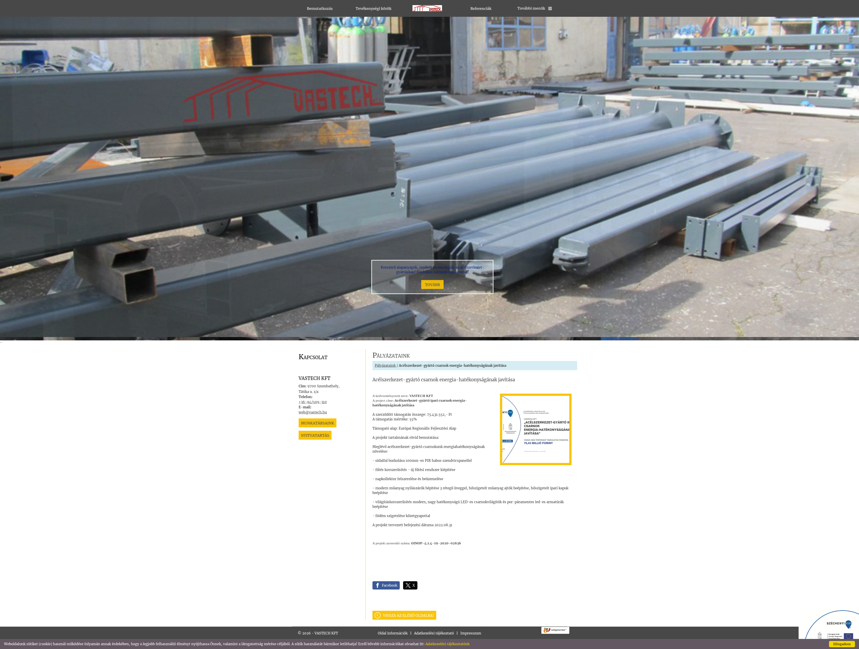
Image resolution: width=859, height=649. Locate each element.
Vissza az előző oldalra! (408, 615)
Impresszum (470, 633)
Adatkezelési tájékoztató (434, 633)
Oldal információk (393, 633)
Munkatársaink (317, 423)
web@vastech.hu (313, 412)
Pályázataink (385, 365)
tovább (432, 284)
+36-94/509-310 (313, 402)
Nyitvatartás (315, 435)
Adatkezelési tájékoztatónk (447, 644)
